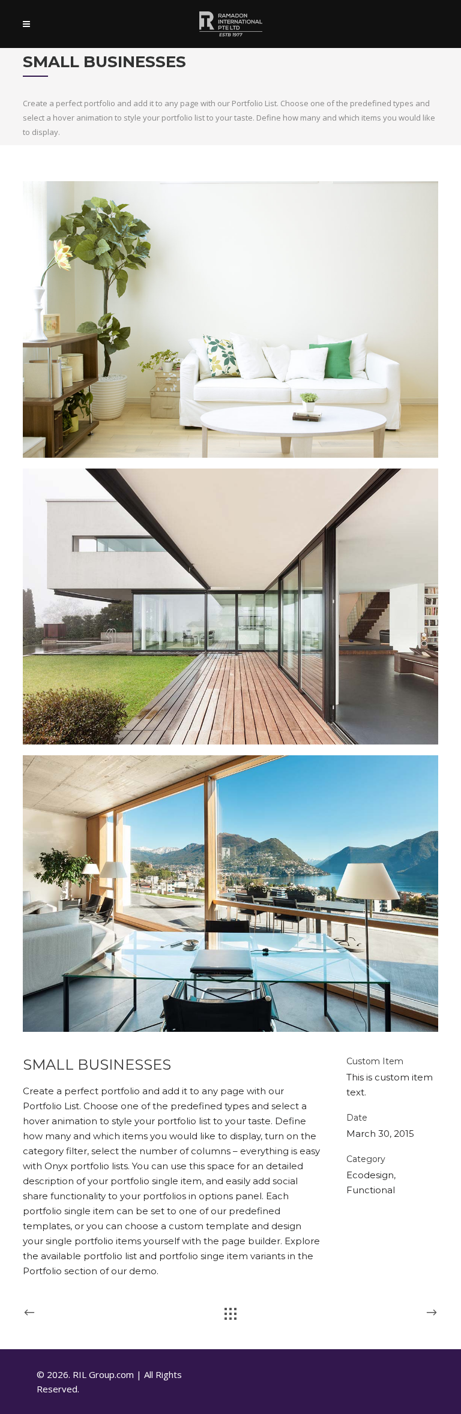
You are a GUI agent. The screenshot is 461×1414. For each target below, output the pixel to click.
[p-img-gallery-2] (230, 607)
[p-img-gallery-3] (230, 893)
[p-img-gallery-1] (230, 319)
